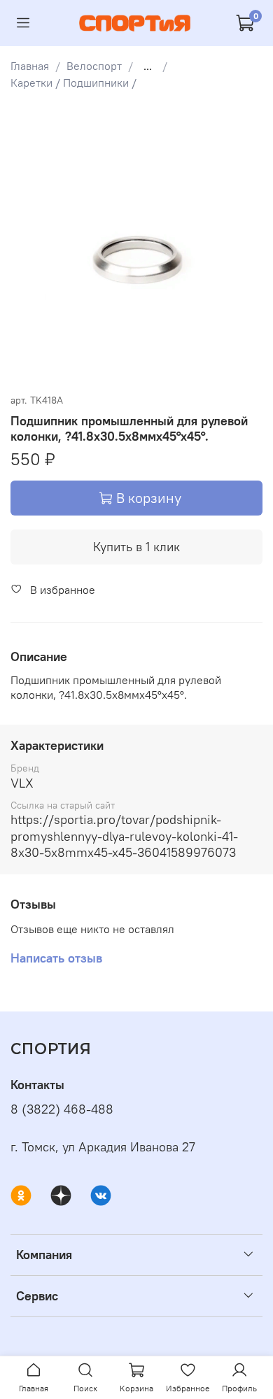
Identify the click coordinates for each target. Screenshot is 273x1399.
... (148, 65)
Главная (29, 66)
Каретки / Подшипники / (73, 83)
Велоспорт (94, 66)
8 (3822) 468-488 (61, 1109)
